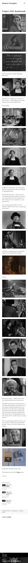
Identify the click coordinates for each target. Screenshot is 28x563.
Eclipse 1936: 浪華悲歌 (8, 485)
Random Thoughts (9, 3)
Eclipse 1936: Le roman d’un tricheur (9, 493)
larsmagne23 (15, 510)
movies (3, 512)
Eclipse (18, 472)
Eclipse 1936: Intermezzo (8, 501)
